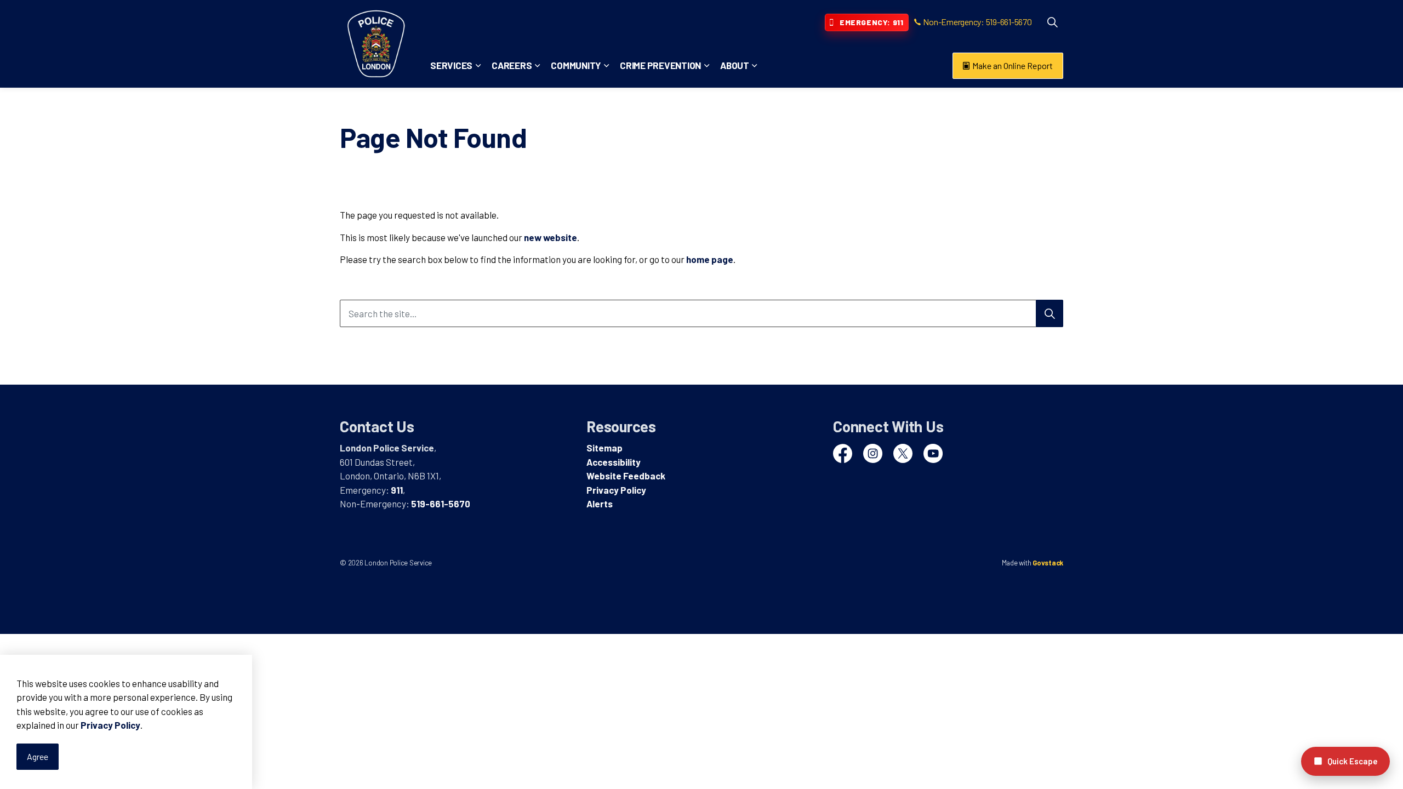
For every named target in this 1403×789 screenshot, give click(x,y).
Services (451, 65)
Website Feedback (625, 475)
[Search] (1049, 313)
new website (550, 237)
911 (397, 489)
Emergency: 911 (871, 22)
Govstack (1048, 562)
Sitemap (604, 447)
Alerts (599, 503)
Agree (37, 756)
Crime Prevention (660, 65)
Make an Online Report (1012, 65)
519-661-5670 (440, 503)
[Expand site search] (1052, 22)
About (734, 65)
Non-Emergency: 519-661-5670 (977, 21)
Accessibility (613, 461)
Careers (512, 65)
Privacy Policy (110, 725)
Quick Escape (1352, 761)
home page (709, 259)
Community (576, 65)
